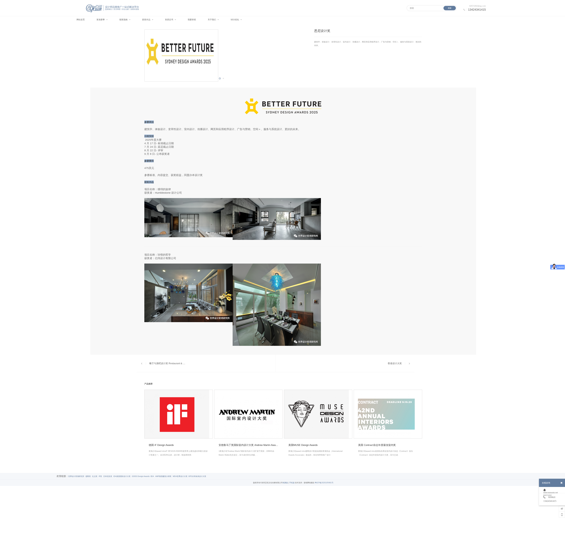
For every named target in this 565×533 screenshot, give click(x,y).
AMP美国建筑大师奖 (163, 476)
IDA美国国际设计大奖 (122, 476)
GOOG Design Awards (141, 476)
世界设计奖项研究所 (76, 476)
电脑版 (285, 483)
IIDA (152, 476)
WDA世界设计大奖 (180, 476)
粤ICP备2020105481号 (324, 483)
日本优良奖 (107, 476)
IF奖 (100, 476)
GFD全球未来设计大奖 (197, 476)
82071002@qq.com (477, 6)
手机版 (292, 483)
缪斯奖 (88, 476)
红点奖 (94, 476)
